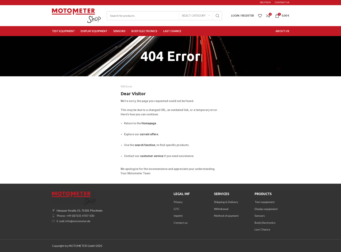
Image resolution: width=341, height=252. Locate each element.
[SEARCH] (217, 15)
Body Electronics (265, 222)
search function (145, 145)
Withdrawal (221, 209)
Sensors (260, 215)
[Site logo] (76, 15)
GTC (177, 209)
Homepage (149, 123)
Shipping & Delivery (226, 202)
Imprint (178, 215)
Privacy (178, 202)
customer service (152, 156)
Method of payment (226, 215)
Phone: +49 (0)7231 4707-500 (75, 215)
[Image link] (74, 197)
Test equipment (265, 202)
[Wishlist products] (260, 16)
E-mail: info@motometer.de (73, 221)
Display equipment (266, 209)
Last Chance (262, 229)
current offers (149, 134)
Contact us (181, 222)
